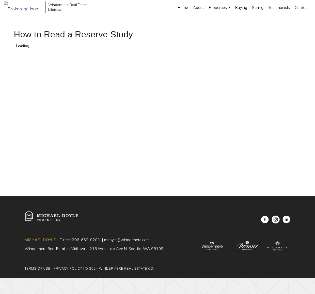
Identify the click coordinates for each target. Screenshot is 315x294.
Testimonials (279, 7)
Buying (241, 7)
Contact (302, 7)
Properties (220, 10)
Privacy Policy (67, 268)
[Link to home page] (23, 7)
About (198, 7)
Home (183, 7)
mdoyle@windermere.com (127, 239)
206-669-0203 (86, 239)
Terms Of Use (37, 268)
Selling (257, 7)
